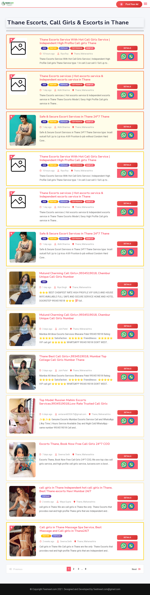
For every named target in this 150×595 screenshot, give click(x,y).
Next (134, 569)
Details (127, 48)
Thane (77, 54)
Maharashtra (87, 54)
